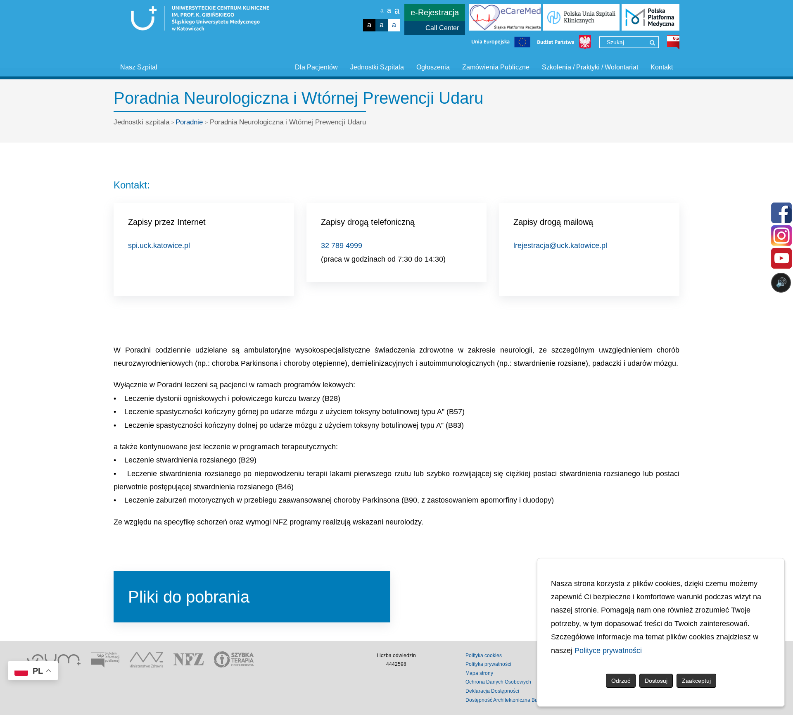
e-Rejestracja (435, 12)
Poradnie (189, 122)
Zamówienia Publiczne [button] (495, 67)
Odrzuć (620, 680)
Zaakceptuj (696, 680)
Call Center (442, 27)
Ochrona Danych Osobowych (498, 682)
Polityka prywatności (488, 664)
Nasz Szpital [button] (138, 67)
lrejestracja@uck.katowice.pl (560, 245)
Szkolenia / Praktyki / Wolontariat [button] (590, 67)
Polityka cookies (483, 655)
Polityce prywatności (608, 650)
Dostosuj (656, 680)
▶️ (544, 315)
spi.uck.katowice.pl (159, 245)
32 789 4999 (341, 245)
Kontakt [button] (662, 67)
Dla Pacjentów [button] (316, 67)
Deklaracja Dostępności (492, 691)
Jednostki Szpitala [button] (377, 67)
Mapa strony (479, 673)
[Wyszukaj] (652, 42)
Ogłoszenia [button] (433, 67)
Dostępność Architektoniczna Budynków (510, 700)
